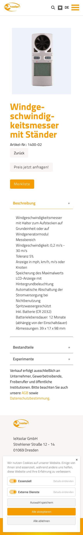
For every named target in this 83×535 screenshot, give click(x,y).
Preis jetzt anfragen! (31, 167)
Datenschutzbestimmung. (30, 398)
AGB (25, 392)
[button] (75, 7)
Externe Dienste (28, 492)
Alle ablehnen (41, 521)
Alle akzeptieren (41, 511)
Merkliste (22, 184)
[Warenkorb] (60, 7)
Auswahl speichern (41, 502)
